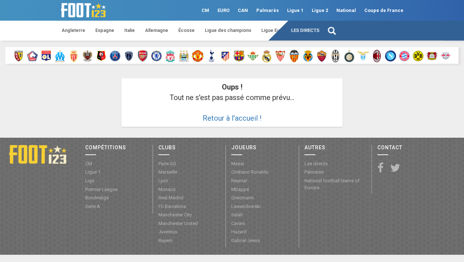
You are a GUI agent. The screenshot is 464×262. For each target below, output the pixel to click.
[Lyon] (46, 55)
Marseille (167, 172)
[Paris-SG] (115, 55)
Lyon (163, 180)
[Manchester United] (197, 55)
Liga (89, 180)
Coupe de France (383, 10)
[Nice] (87, 55)
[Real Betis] (252, 55)
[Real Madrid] (266, 55)
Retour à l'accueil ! (232, 118)
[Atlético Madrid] (225, 55)
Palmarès (267, 10)
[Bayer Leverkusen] (432, 55)
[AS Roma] (321, 55)
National (346, 10)
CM (205, 10)
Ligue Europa (275, 30)
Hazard (238, 231)
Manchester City (175, 214)
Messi (237, 163)
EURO (223, 10)
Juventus (167, 231)
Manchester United (178, 223)
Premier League (101, 189)
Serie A (92, 206)
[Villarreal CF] (308, 55)
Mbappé (240, 189)
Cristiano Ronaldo (250, 172)
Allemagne (156, 30)
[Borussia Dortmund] (418, 55)
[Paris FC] (129, 55)
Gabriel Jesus (245, 240)
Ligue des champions (228, 30)
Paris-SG (167, 163)
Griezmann (242, 197)
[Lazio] (363, 55)
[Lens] (18, 55)
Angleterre (73, 30)
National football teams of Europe (332, 184)
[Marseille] (60, 55)
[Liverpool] (170, 55)
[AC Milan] (376, 55)
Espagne (104, 30)
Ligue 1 (295, 10)
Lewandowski (246, 206)
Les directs (305, 30)
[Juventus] (335, 55)
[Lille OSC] (32, 55)
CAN (243, 10)
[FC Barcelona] (239, 55)
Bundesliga (97, 197)
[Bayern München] (404, 55)
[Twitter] (395, 168)
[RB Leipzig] (445, 55)
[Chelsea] (156, 55)
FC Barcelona (172, 206)
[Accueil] (38, 154)
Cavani (238, 223)
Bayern (165, 240)
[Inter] (349, 55)
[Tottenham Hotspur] (211, 55)
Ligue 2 (320, 10)
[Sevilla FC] (280, 55)
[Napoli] (390, 55)
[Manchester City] (184, 55)
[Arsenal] (142, 55)
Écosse (186, 30)
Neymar (239, 180)
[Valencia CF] (294, 55)
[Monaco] (73, 55)
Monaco (167, 189)
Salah (237, 214)
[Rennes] (101, 55)
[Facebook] (380, 168)
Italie (129, 30)
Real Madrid (170, 197)
